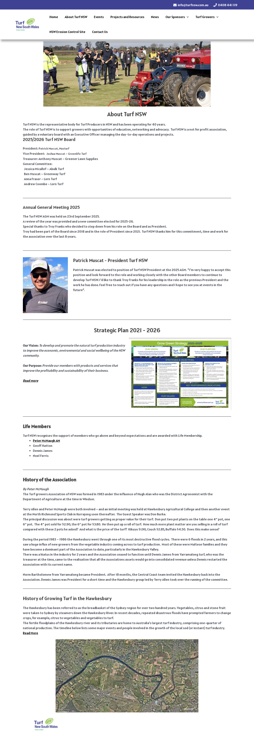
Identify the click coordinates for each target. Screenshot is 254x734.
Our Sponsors (175, 17)
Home (53, 17)
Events (99, 17)
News (155, 17)
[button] (187, 16)
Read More (30, 633)
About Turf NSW (76, 17)
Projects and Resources (127, 17)
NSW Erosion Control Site (67, 32)
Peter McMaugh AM (46, 440)
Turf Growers (205, 17)
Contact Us (100, 32)
